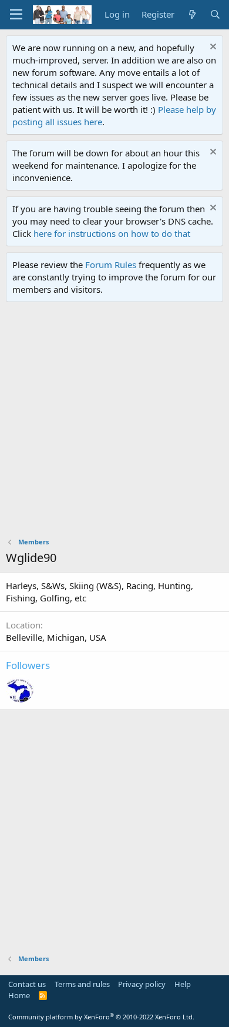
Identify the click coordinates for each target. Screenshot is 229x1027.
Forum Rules (110, 264)
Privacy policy (142, 984)
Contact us (27, 984)
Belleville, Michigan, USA (56, 637)
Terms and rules (82, 984)
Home (19, 995)
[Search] (215, 14)
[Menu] (16, 14)
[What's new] (191, 14)
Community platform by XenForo (101, 1016)
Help (182, 984)
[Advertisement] (114, 422)
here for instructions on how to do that (111, 233)
